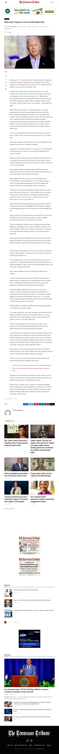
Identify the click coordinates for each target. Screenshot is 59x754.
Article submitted (13, 26)
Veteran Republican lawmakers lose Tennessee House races (16, 474)
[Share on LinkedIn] (10, 32)
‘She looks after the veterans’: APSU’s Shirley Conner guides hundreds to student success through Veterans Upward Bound (32, 703)
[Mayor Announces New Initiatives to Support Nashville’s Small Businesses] (8, 603)
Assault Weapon (8, 398)
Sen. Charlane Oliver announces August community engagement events (42, 499)
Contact (49, 745)
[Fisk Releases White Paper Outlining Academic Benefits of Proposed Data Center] (8, 711)
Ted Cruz (42, 337)
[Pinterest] (5, 85)
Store (30, 745)
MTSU (7, 694)
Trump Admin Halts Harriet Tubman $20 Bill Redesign (41, 474)
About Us (10, 745)
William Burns (22, 255)
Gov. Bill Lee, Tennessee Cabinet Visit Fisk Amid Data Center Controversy (32, 717)
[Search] (53, 2)
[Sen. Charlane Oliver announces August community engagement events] (42, 488)
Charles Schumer (46, 375)
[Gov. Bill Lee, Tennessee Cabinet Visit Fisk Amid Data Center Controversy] (8, 718)
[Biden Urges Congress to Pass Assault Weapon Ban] (29, 52)
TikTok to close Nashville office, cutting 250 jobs (26, 590)
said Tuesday (14, 340)
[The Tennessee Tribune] (29, 2)
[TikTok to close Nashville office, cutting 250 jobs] (8, 593)
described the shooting (35, 251)
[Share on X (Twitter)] (8, 32)
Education (7, 686)
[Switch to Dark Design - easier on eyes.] (51, 2)
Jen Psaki (23, 215)
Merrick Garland (20, 172)
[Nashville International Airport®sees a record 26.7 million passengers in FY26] (8, 613)
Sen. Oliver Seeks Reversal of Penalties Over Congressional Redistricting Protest (15, 443)
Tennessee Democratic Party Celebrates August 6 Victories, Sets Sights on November (16, 499)
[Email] (5, 89)
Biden (15, 398)
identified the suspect (31, 149)
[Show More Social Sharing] (13, 32)
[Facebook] (5, 75)
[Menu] (6, 2)
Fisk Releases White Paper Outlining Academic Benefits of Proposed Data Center (32, 710)
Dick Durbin (37, 349)
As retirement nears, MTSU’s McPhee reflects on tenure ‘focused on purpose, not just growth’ (26, 690)
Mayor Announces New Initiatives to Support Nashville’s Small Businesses (32, 600)
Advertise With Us (39, 745)
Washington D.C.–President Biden (20, 80)
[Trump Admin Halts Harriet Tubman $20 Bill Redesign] (42, 464)
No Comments (45, 26)
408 (16, 622)
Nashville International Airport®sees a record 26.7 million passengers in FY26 (33, 610)
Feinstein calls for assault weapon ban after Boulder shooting (31, 365)
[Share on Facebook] (5, 32)
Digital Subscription (20, 745)
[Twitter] (5, 79)
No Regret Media (40, 748)
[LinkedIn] (5, 82)
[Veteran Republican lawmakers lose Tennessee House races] (16, 464)
